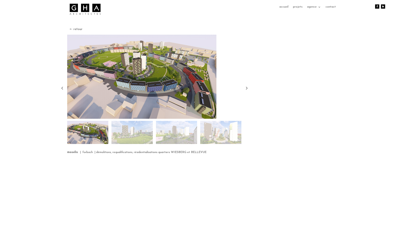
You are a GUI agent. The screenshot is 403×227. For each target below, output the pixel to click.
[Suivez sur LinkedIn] (383, 6)
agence (312, 6)
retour (77, 29)
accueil (283, 6)
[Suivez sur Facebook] (377, 6)
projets (297, 6)
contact (331, 6)
